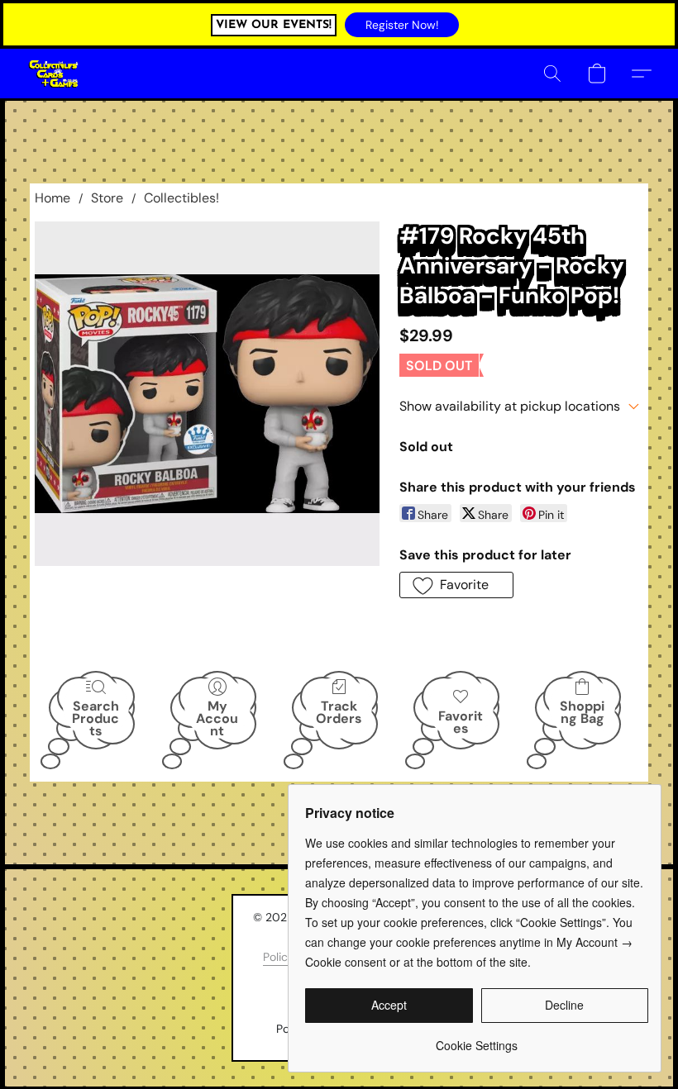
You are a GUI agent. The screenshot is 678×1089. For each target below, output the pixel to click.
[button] (402, 24)
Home (52, 198)
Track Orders (339, 712)
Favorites (460, 722)
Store (107, 198)
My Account (217, 718)
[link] (476, 1039)
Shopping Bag (582, 712)
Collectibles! (181, 198)
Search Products (95, 718)
